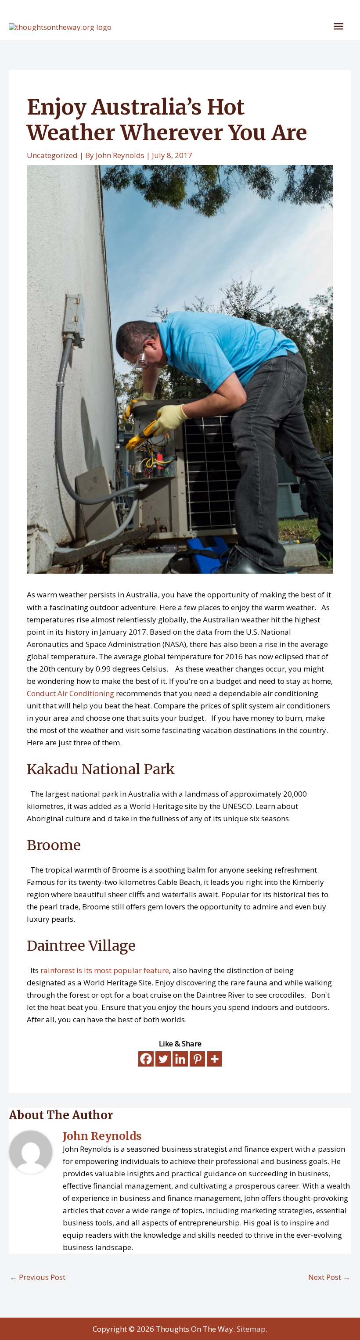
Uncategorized (52, 155)
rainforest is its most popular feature (104, 970)
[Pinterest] (197, 1059)
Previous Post (37, 1277)
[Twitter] (163, 1059)
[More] (214, 1059)
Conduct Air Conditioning (70, 693)
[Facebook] (146, 1059)
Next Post (329, 1277)
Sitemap (251, 1329)
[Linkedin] (180, 1059)
